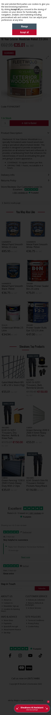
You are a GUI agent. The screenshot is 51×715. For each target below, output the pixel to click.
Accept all (24, 32)
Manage (24, 26)
